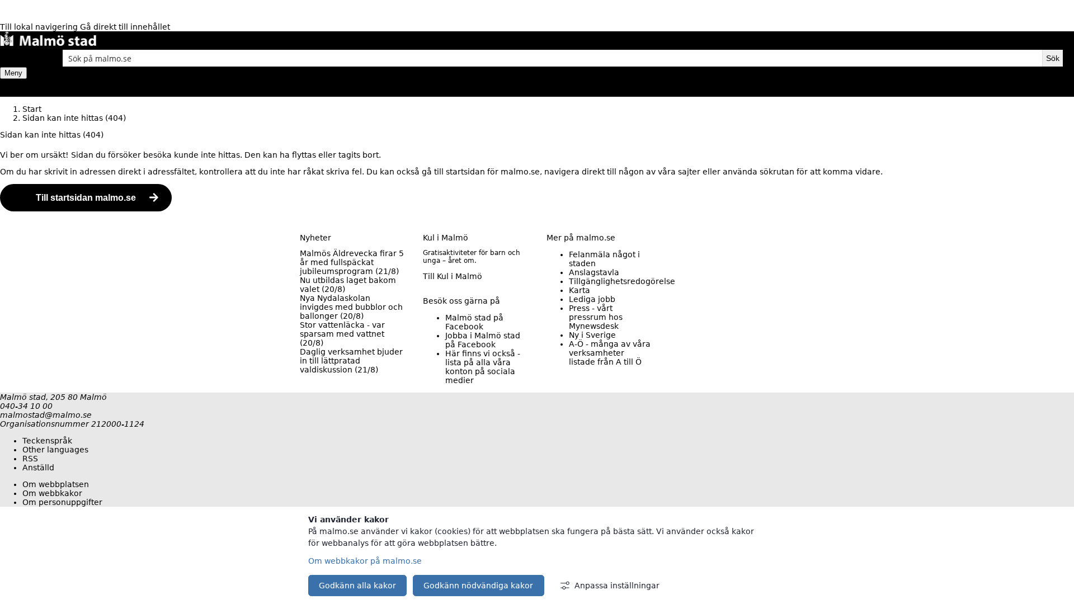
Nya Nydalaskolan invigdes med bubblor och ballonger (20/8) (351, 307)
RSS (30, 458)
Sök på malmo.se (19, 58)
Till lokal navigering (40, 26)
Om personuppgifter (62, 502)
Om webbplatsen (55, 484)
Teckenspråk (47, 440)
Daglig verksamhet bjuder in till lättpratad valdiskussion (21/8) (351, 360)
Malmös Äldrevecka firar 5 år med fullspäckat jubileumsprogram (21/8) (352, 262)
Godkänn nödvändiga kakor (478, 585)
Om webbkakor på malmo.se (365, 560)
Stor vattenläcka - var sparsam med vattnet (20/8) (342, 333)
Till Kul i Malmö (452, 276)
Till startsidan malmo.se (86, 197)
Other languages (55, 449)
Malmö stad (474, 322)
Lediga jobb (592, 299)
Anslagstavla (594, 272)
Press (596, 317)
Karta (579, 290)
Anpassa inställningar (617, 585)
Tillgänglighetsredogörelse (622, 281)
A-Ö (610, 352)
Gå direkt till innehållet (125, 26)
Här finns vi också (482, 367)
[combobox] (552, 58)
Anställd (38, 467)
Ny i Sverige (592, 335)
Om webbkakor (52, 493)
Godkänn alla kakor (357, 585)
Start (31, 109)
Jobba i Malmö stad (482, 340)
